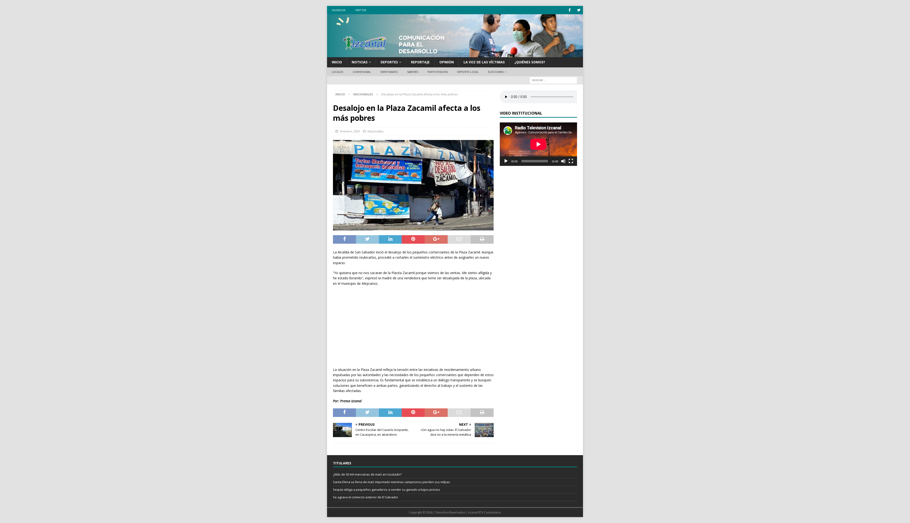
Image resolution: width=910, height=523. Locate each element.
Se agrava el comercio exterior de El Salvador (365, 497)
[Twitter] (579, 10)
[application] (538, 144)
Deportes (389, 62)
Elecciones (496, 72)
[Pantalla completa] (571, 161)
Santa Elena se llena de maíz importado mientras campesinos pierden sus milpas (391, 482)
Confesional (362, 72)
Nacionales (376, 131)
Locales (337, 72)
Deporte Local (468, 72)
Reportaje (420, 62)
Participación (438, 72)
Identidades (389, 72)
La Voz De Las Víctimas (484, 62)
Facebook (339, 10)
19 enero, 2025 (349, 131)
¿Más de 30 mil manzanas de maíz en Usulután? (367, 474)
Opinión (446, 62)
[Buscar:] (553, 80)
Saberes (412, 72)
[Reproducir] (506, 161)
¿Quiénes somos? (529, 62)
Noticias (360, 62)
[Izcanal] (455, 54)
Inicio (337, 62)
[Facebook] (569, 10)
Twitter (360, 10)
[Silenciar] (563, 161)
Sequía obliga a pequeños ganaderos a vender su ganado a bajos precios (386, 489)
